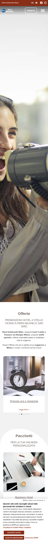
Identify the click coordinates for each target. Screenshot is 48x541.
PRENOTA (31, 11)
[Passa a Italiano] (36, 3)
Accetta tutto (14, 533)
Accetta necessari (14, 538)
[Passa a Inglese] (32, 3)
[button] (43, 10)
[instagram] (46, 2)
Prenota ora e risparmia (24, 401)
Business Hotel (24, 497)
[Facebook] (42, 2)
